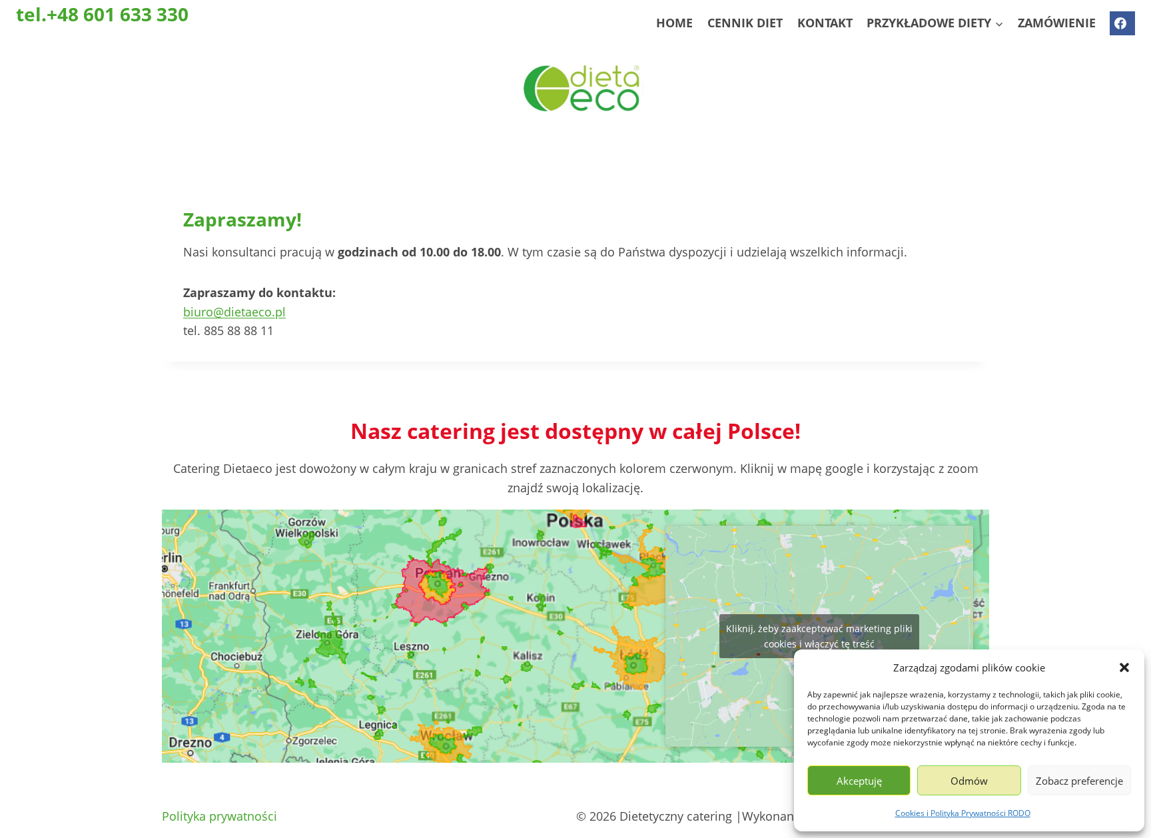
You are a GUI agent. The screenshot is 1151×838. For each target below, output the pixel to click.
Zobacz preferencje (1079, 780)
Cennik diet (745, 23)
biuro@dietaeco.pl (234, 312)
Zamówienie (1057, 23)
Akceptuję (859, 780)
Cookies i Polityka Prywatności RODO (962, 813)
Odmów (969, 780)
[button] (1124, 667)
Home (674, 23)
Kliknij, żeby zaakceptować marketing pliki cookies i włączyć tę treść (819, 636)
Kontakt (825, 23)
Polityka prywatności (219, 816)
